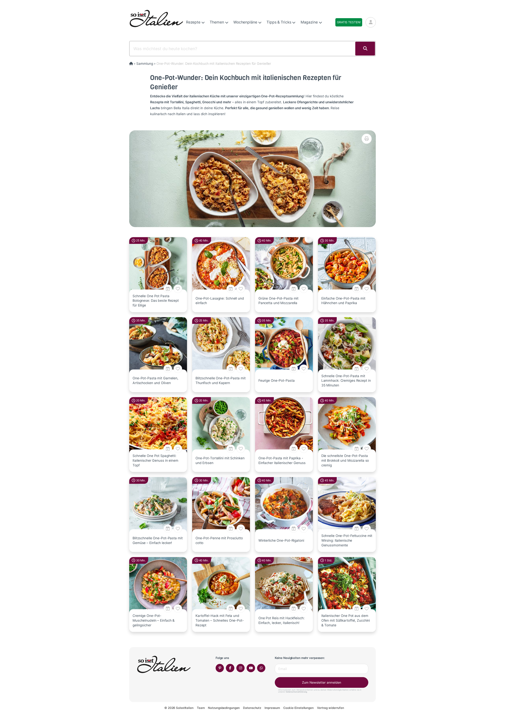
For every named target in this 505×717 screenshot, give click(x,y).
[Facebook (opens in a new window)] (230, 668)
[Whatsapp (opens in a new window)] (261, 668)
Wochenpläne (245, 22)
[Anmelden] (371, 22)
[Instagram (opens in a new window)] (240, 668)
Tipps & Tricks (279, 22)
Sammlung (144, 64)
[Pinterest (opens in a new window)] (220, 668)
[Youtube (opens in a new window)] (251, 668)
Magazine (310, 22)
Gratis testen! (348, 22)
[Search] (365, 48)
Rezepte (193, 22)
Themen (217, 22)
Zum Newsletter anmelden (321, 682)
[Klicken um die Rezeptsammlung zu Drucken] (367, 139)
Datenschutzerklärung (296, 692)
